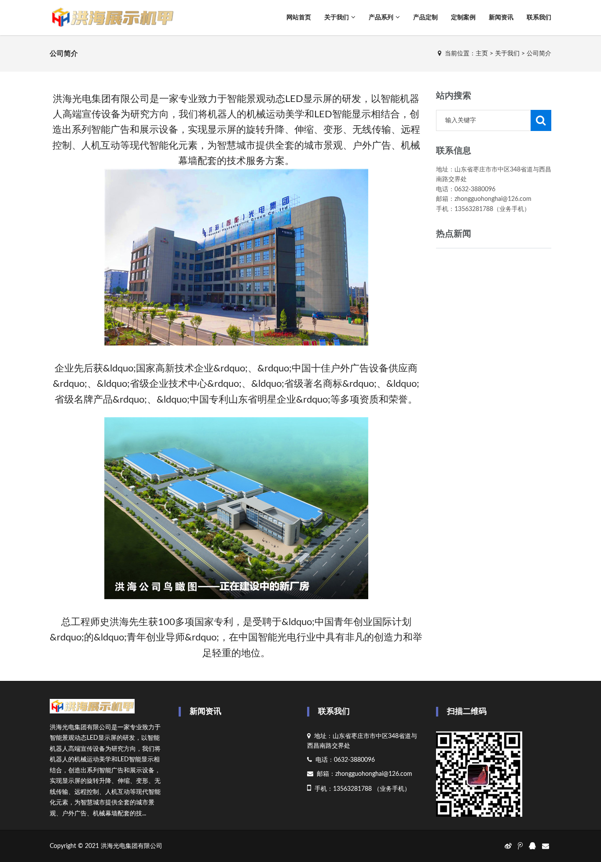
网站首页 (298, 18)
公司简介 (539, 54)
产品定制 (425, 18)
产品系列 (381, 18)
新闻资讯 (501, 18)
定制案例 (463, 18)
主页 (482, 54)
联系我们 (539, 18)
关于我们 (336, 18)
